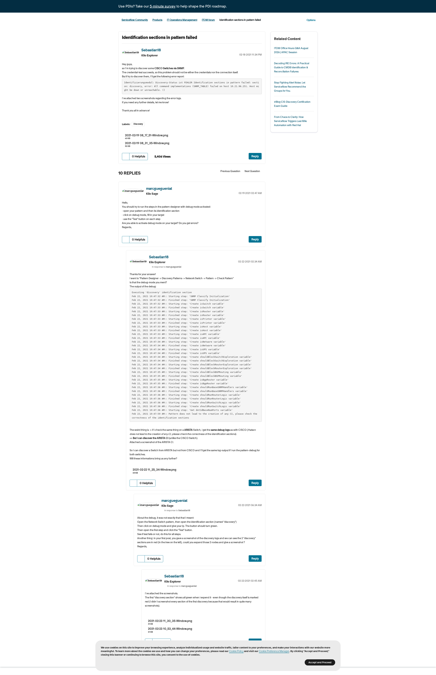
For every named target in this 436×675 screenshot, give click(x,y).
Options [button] (311, 20)
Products (157, 19)
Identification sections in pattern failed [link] (240, 19)
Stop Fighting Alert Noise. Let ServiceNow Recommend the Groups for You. (290, 86)
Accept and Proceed (319, 662)
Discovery (138, 124)
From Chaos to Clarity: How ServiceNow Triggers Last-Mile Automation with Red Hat (290, 121)
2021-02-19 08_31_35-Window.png (147, 143)
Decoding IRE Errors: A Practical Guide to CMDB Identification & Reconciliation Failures (291, 67)
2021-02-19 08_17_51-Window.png (146, 135)
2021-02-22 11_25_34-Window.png (154, 469)
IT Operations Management (182, 19)
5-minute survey (163, 6)
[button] (125, 156)
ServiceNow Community (135, 19)
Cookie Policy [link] (236, 651)
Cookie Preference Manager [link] (274, 651)
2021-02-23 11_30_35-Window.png (170, 621)
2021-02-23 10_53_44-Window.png (170, 628)
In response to (166, 267)
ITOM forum (208, 19)
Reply (255, 156)
